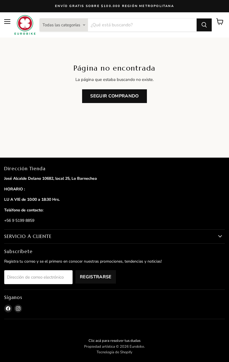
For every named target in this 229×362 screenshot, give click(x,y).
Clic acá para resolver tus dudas (114, 340)
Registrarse (95, 277)
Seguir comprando (114, 96)
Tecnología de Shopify (114, 352)
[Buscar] (204, 24)
